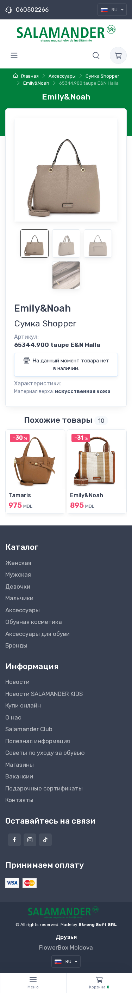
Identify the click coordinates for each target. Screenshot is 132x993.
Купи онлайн (23, 705)
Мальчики (19, 598)
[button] (96, 55)
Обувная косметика (33, 621)
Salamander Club (28, 729)
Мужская (18, 574)
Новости (17, 681)
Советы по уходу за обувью (45, 752)
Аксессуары (22, 610)
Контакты (19, 800)
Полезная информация (37, 741)
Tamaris (19, 495)
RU (115, 9)
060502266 (32, 9)
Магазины (19, 764)
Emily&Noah (86, 495)
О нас (13, 717)
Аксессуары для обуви (37, 633)
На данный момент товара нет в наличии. (70, 364)
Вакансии (19, 776)
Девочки (17, 586)
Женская (18, 562)
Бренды (16, 645)
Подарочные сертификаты (44, 788)
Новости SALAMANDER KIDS (44, 693)
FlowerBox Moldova (66, 947)
